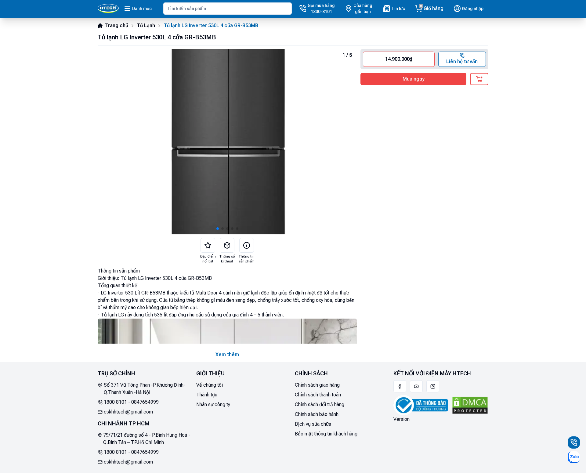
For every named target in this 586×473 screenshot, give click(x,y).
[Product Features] (208, 245)
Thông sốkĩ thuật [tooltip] (227, 258)
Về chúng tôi (209, 385)
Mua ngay (414, 79)
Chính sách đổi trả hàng (319, 404)
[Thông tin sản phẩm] (246, 245)
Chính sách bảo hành (316, 414)
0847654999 (145, 402)
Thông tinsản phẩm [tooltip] (247, 258)
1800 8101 (115, 402)
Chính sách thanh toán (318, 395)
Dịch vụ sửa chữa (313, 424)
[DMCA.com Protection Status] (470, 405)
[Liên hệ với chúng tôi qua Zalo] (574, 457)
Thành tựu (206, 395)
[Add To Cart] (479, 79)
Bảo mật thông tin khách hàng (326, 434)
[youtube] (416, 386)
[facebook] (399, 386)
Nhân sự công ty (213, 404)
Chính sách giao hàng (317, 385)
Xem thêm (227, 354)
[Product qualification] (227, 245)
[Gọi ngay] (574, 442)
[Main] (108, 8)
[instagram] (432, 386)
